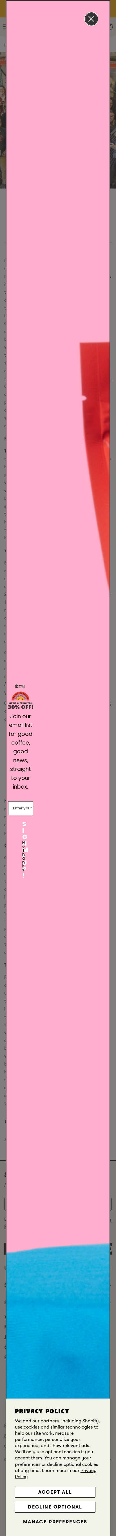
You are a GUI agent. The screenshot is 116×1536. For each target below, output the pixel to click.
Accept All (55, 1492)
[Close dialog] (91, 19)
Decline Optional (55, 1507)
